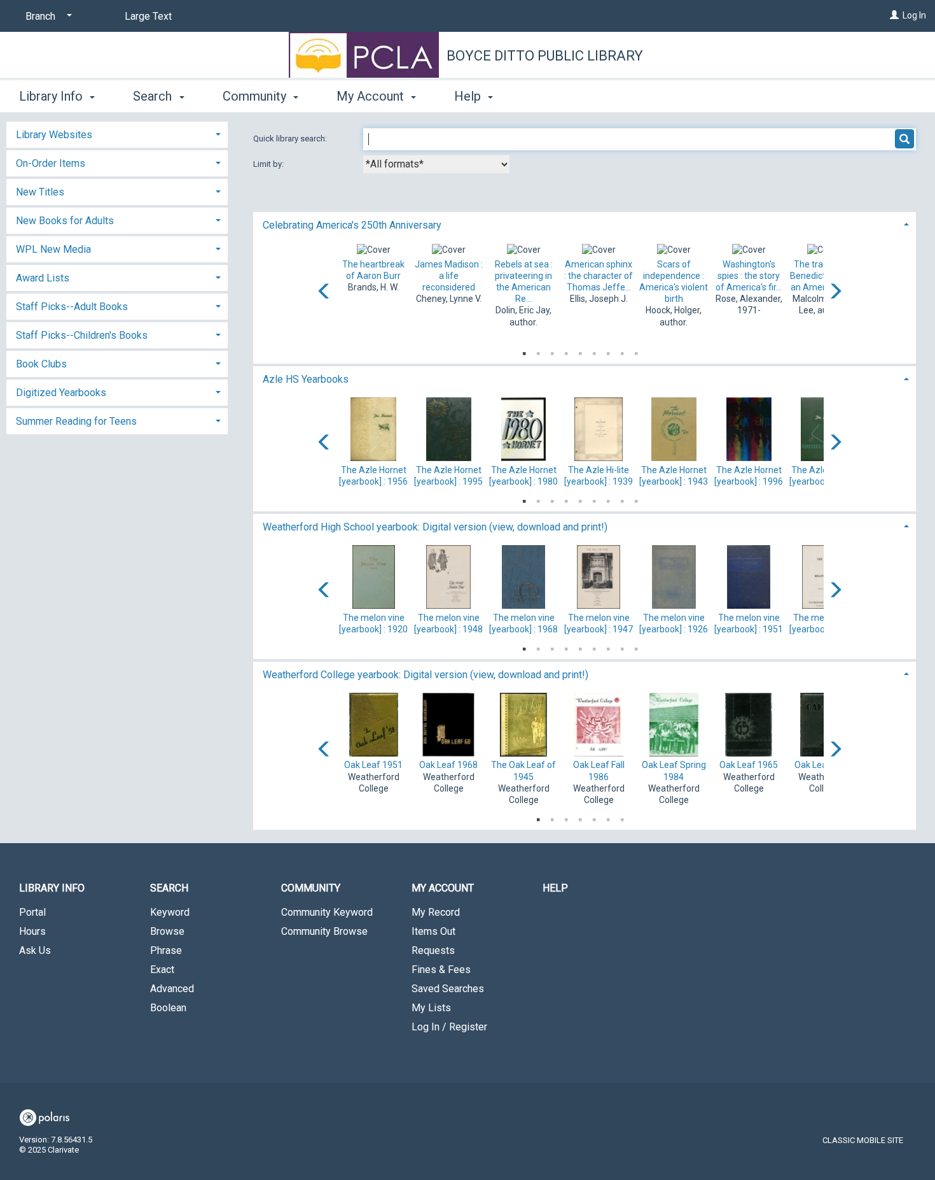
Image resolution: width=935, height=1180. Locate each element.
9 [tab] (636, 351)
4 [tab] (566, 351)
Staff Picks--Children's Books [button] (82, 335)
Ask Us (35, 950)
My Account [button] (371, 96)
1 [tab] (524, 351)
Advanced (172, 989)
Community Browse (324, 931)
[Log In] (894, 15)
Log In (914, 15)
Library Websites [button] (54, 135)
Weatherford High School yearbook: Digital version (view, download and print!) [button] (435, 527)
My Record (436, 912)
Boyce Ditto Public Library (545, 56)
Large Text (148, 16)
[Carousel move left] (324, 292)
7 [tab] (608, 351)
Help (555, 888)
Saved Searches (448, 989)
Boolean (168, 1008)
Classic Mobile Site (862, 1140)
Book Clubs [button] (41, 364)
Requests (433, 950)
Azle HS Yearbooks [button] (306, 379)
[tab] (585, 224)
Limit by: (269, 164)
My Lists (431, 1008)
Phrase (166, 950)
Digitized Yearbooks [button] (61, 393)
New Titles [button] (40, 192)
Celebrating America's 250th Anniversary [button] (352, 225)
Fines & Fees (441, 969)
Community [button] (256, 96)
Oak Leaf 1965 (748, 765)
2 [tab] (538, 351)
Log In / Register (449, 1027)
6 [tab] (594, 351)
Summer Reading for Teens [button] (76, 421)
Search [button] (154, 96)
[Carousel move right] (835, 292)
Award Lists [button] (42, 278)
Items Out (433, 931)
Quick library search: (291, 138)
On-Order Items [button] (50, 163)
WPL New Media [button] (53, 249)
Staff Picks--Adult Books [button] (72, 307)
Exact (162, 969)
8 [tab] (622, 351)
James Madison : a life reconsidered (449, 275)
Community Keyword (327, 912)
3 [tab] (552, 351)
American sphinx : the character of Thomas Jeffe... (598, 275)
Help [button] (469, 96)
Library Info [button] (52, 96)
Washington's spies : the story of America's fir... (749, 275)
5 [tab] (580, 351)
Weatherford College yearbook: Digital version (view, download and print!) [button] (425, 675)
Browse (167, 931)
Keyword (170, 912)
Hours (32, 931)
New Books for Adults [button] (65, 221)
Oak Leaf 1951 (373, 765)
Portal (32, 912)
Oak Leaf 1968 (448, 765)
